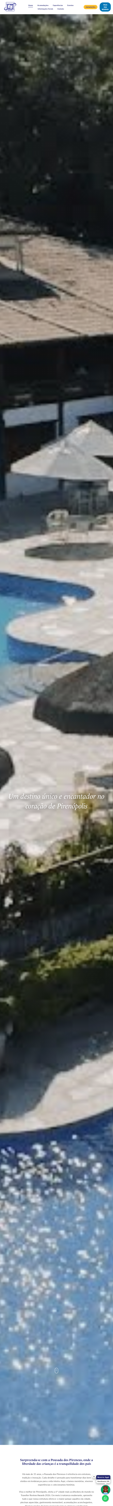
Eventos (70, 5)
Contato (60, 8)
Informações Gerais (45, 8)
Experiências (58, 5)
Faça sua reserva (105, 7)
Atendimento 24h (103, 1481)
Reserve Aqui (103, 1477)
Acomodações (42, 5)
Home (30, 5)
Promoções (90, 7)
